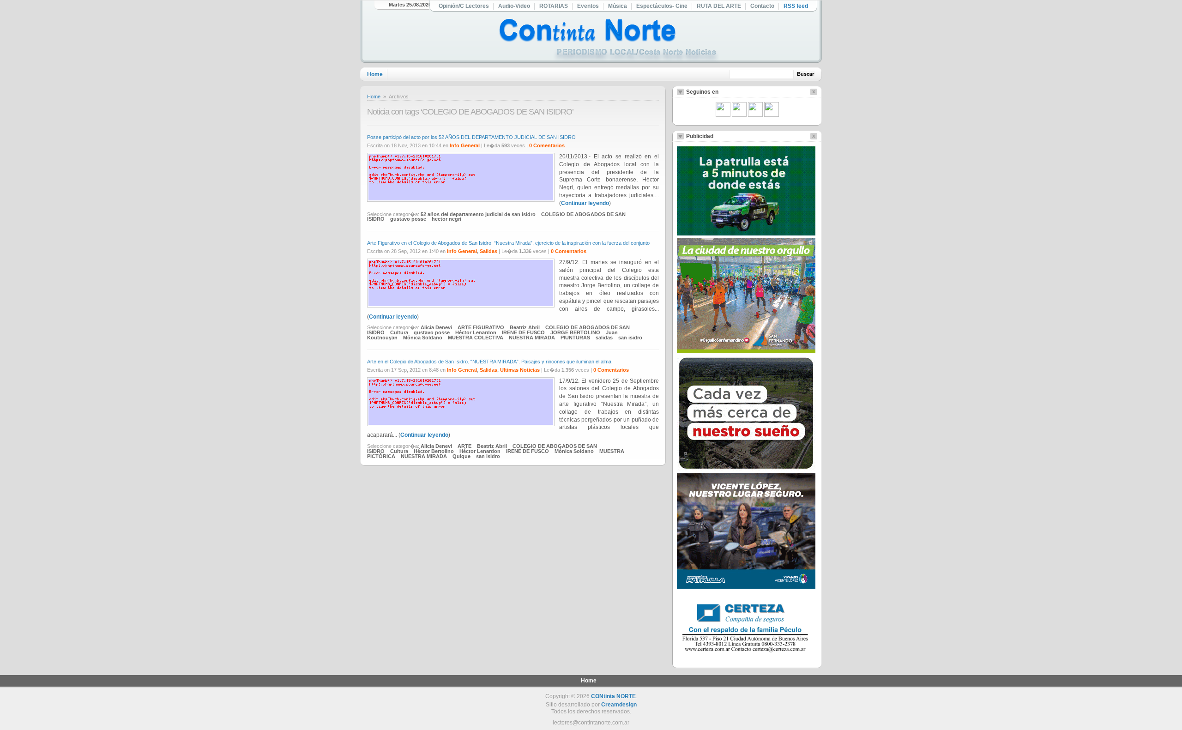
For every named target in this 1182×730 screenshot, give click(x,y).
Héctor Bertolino (434, 451)
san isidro (630, 337)
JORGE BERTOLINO (575, 332)
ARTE (464, 446)
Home (375, 74)
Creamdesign (619, 704)
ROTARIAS (553, 6)
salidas (604, 337)
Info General (465, 145)
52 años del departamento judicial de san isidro (478, 214)
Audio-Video (514, 6)
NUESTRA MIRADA (532, 337)
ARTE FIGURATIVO (481, 327)
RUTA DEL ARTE (719, 6)
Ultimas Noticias (520, 370)
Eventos (588, 6)
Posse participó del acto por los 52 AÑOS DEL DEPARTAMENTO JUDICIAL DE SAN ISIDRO (471, 137)
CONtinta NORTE (613, 696)
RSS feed (796, 6)
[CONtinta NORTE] (609, 41)
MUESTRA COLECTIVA (475, 337)
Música (617, 6)
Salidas (488, 251)
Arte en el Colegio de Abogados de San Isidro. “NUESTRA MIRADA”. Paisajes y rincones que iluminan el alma (489, 361)
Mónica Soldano (422, 337)
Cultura (399, 332)
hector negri (446, 219)
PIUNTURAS (575, 337)
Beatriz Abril (525, 327)
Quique (461, 456)
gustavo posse (408, 219)
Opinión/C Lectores (464, 6)
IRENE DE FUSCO (523, 332)
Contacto (762, 6)
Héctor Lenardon (475, 332)
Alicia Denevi (436, 327)
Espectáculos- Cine (661, 6)
